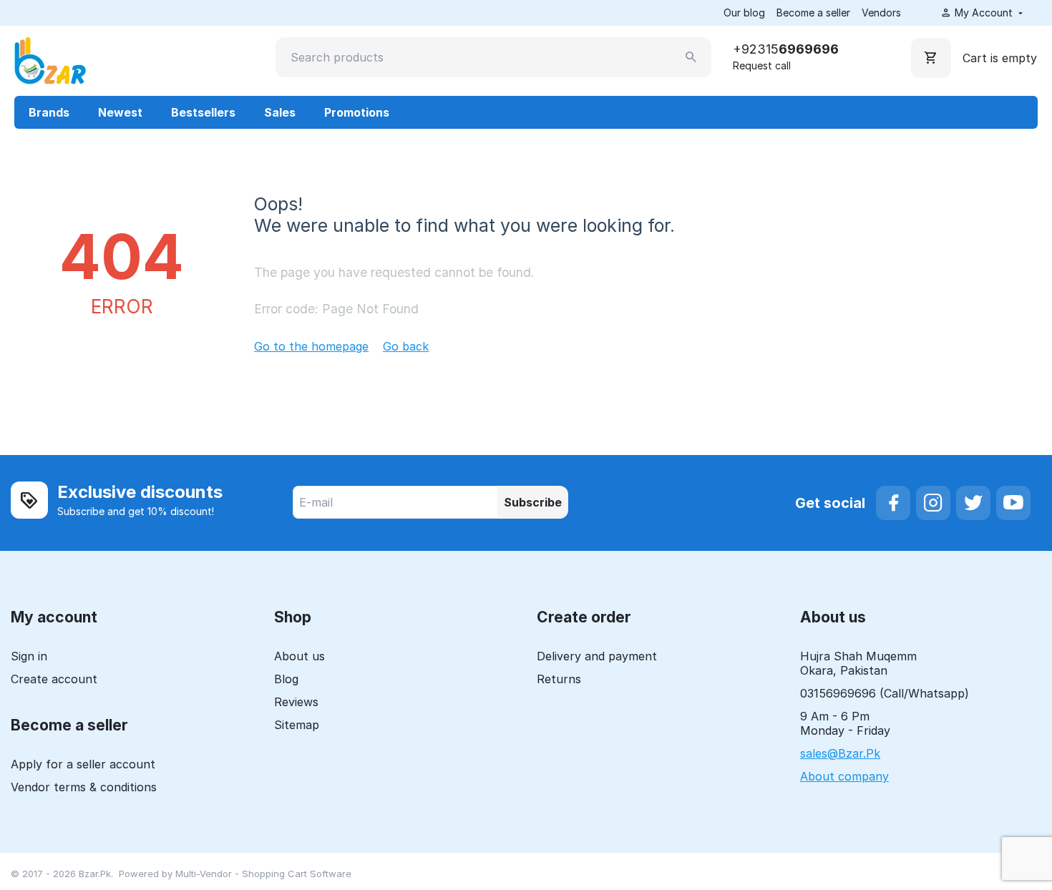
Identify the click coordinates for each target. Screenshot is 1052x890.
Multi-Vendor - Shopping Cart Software (263, 873)
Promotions (356, 112)
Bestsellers (203, 112)
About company (844, 776)
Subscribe (533, 502)
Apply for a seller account (83, 764)
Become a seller (813, 12)
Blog (286, 679)
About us (299, 656)
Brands (49, 112)
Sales (280, 112)
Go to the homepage (311, 346)
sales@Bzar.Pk (840, 753)
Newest (120, 112)
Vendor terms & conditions (84, 787)
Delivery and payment (597, 656)
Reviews (296, 702)
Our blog (744, 12)
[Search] (691, 57)
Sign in (29, 656)
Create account (54, 679)
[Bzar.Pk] (50, 59)
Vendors (881, 12)
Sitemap (296, 725)
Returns (559, 679)
